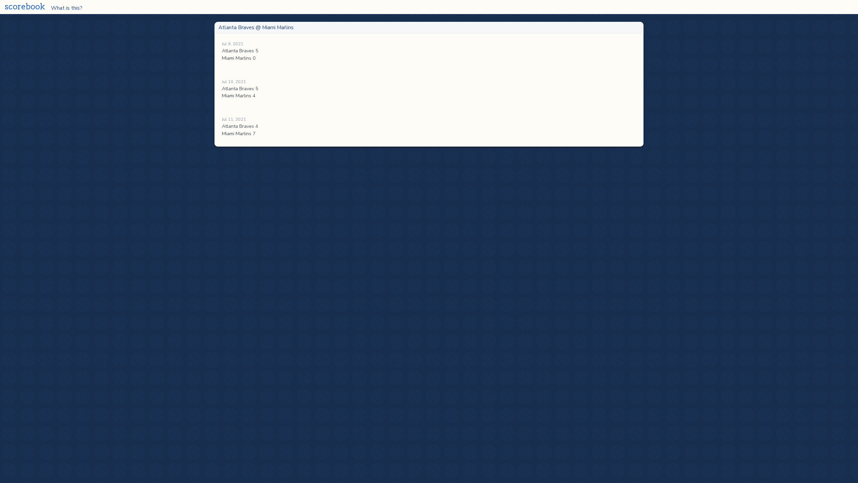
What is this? (63, 7)
